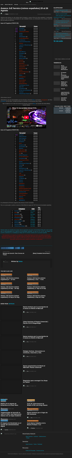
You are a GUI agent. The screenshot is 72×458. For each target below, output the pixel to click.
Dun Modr (33, 210)
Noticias (3, 275)
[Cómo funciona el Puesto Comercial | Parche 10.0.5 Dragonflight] (11, 328)
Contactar (36, 436)
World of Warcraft (6, 274)
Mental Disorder (23, 83)
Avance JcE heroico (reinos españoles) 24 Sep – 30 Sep (10, 287)
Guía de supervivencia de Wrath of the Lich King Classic (37, 404)
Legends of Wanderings (25, 170)
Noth (20, 153)
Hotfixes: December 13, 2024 (62, 10)
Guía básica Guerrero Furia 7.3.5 (64, 99)
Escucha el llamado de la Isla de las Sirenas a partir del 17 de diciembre (61, 22)
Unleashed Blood (23, 193)
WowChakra (4, 408)
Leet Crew (21, 73)
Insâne (20, 70)
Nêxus (20, 75)
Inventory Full (22, 191)
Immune (21, 180)
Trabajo (27, 437)
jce (23, 248)
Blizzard (3, 399)
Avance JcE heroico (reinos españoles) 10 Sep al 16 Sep (10, 296)
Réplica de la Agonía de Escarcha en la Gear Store (9, 404)
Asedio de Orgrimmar (8, 248)
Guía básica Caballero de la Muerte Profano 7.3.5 (36, 423)
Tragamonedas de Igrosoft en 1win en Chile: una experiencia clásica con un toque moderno (11, 414)
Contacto (69, 456)
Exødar (20, 161)
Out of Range (22, 195)
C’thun (32, 212)
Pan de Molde (22, 80)
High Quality (22, 150)
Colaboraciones (42, 436)
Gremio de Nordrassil (24, 190)
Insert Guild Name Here (24, 41)
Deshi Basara (22, 68)
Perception (21, 28)
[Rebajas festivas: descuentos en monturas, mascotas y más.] (11, 357)
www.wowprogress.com (9, 231)
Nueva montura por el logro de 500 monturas (64, 67)
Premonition (22, 66)
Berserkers (21, 63)
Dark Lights (22, 81)
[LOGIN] (45, 1)
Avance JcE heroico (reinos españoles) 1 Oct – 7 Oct (36, 278)
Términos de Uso (40, 450)
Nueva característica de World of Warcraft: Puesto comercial (34, 366)
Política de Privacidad (30, 450)
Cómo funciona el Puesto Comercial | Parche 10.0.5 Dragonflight (35, 322)
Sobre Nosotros (29, 436)
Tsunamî (21, 91)
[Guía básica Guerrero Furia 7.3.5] (57, 99)
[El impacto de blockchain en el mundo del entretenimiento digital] (57, 74)
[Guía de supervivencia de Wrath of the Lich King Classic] (57, 90)
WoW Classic (31, 399)
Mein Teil (21, 86)
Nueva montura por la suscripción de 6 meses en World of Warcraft (35, 307)
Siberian (21, 196)
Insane (20, 165)
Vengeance (21, 186)
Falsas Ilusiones (23, 65)
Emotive (21, 46)
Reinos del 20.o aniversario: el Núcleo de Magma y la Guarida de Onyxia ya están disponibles (62, 35)
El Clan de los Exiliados (25, 90)
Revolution (21, 185)
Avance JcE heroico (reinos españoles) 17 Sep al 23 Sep (36, 287)
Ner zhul (21, 61)
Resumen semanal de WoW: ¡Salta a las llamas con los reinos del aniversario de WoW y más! (62, 15)
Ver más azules (58, 41)
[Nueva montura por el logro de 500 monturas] (57, 67)
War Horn (21, 198)
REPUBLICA (22, 200)
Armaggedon (22, 76)
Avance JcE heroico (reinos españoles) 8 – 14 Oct (10, 278)
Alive (20, 48)
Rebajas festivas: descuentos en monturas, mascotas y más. (34, 351)
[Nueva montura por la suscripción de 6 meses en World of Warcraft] (11, 313)
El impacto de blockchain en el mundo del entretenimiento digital (11, 424)
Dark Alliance (22, 51)
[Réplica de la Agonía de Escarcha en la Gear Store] (57, 83)
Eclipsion (21, 78)
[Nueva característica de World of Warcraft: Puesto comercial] (11, 372)
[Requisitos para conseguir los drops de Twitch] (11, 387)
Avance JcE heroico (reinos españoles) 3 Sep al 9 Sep (36, 296)
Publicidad (39, 444)
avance (18, 248)
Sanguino (33, 219)
